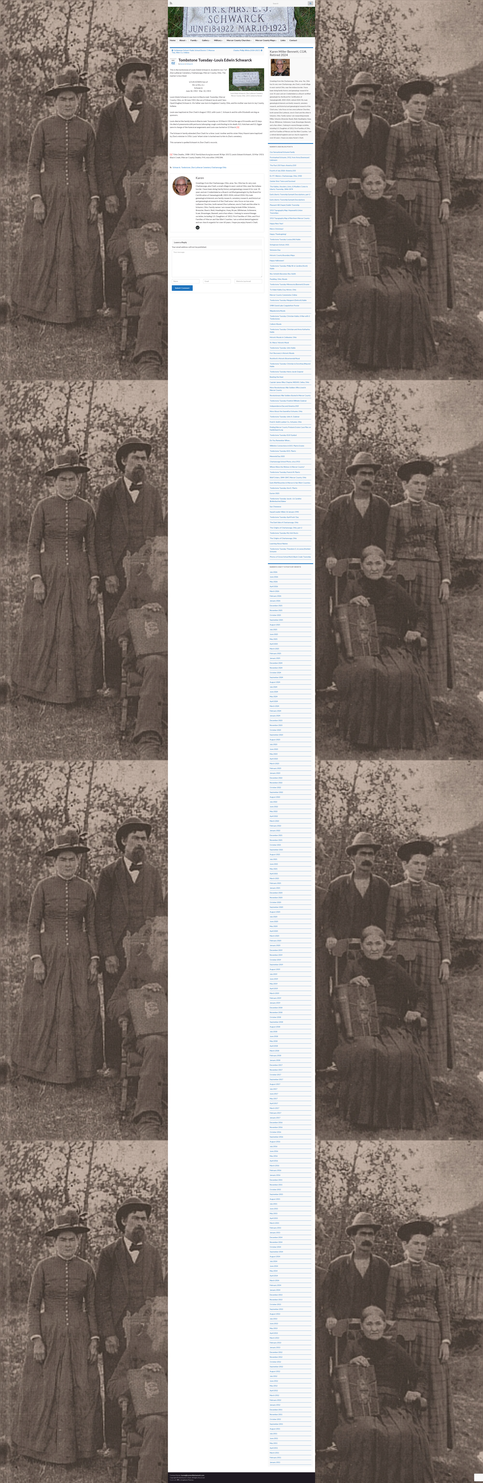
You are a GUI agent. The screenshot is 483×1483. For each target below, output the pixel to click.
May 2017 (273, 1098)
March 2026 (274, 591)
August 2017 (275, 1084)
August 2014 (275, 1256)
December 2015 (276, 1180)
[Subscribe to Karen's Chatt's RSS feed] (171, 3)
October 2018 (275, 1017)
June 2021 (274, 864)
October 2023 (275, 730)
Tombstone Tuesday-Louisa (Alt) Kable (285, 239)
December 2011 (276, 1410)
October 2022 (275, 787)
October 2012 (275, 1362)
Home (172, 40)
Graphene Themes (187, 1480)
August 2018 (275, 1027)
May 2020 (273, 926)
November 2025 (276, 610)
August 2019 (275, 969)
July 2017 (273, 1089)
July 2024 (273, 687)
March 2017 (274, 1108)
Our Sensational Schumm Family (282, 152)
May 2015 (273, 1213)
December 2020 (276, 893)
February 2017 (275, 1113)
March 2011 (274, 1453)
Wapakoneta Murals (277, 311)
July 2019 (273, 974)
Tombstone (185, 167)
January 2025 (275, 658)
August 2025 (275, 625)
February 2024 (275, 711)
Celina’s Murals (275, 324)
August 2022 (275, 797)
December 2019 (276, 950)
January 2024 (275, 716)
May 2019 (273, 984)
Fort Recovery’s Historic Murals (282, 353)
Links (283, 40)
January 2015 (275, 1232)
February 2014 (275, 1285)
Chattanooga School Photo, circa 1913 (285, 461)
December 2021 (276, 835)
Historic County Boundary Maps (282, 255)
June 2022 (274, 806)
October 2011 (275, 1419)
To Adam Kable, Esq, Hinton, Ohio (283, 290)
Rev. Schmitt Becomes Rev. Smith (283, 274)
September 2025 (276, 620)
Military (218, 40)
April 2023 (274, 759)
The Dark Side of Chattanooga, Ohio (284, 522)
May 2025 (273, 639)
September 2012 (276, 1366)
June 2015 (274, 1209)
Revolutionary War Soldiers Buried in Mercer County (290, 395)
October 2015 (275, 1189)
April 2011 (274, 1448)
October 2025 (275, 615)
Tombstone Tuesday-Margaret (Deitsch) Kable (288, 300)
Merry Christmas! (277, 229)
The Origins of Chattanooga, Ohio (283, 538)
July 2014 (273, 1261)
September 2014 (276, 1252)
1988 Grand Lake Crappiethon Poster (284, 305)
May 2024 (273, 696)
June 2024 (274, 692)
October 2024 (275, 672)
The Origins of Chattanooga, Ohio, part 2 (286, 528)
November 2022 (276, 783)
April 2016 (274, 1161)
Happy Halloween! (277, 260)
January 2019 (275, 1003)
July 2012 (273, 1376)
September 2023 (276, 735)
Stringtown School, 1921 (279, 245)
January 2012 (275, 1405)
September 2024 (276, 677)
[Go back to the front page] (241, 22)
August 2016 (275, 1142)
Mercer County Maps (265, 40)
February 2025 (275, 653)
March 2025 (274, 649)
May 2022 (273, 811)
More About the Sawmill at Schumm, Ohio (286, 411)
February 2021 (275, 883)
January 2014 (275, 1290)
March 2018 (274, 1051)
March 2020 (274, 936)
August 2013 (275, 1314)
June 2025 (274, 634)
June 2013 (274, 1323)
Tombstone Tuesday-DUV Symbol (283, 435)
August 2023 (275, 739)
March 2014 (274, 1280)
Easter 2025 (274, 493)
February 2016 (275, 1170)
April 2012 (274, 1390)
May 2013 (273, 1328)
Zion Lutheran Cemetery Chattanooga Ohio (208, 167)
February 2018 (275, 1055)
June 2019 (274, 979)
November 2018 (276, 1012)
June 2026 (274, 577)
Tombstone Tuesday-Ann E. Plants (283, 488)
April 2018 (274, 1046)
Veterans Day (275, 250)
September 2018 (276, 1022)
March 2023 (274, 763)
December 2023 (276, 720)
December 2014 (276, 1237)
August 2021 (275, 854)
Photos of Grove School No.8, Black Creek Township (290, 557)
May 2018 (273, 1041)
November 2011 (276, 1414)
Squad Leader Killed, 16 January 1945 (284, 512)
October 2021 (275, 845)
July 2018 (273, 1031)
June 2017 (274, 1094)
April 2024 (274, 701)
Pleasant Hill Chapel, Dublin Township (284, 205)
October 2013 (275, 1304)
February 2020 (275, 941)
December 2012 (276, 1352)
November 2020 (276, 897)
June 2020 (274, 921)
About (182, 40)
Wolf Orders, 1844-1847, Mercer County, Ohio (288, 477)
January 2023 (275, 773)
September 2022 (276, 792)
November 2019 (276, 955)
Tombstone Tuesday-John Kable (282, 348)
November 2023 (276, 725)
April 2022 (274, 816)
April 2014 (274, 1276)
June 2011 (274, 1438)
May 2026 (273, 582)
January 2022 (275, 830)
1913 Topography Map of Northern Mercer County (290, 218)
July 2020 (273, 917)
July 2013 (273, 1319)
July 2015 (273, 1204)
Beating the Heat (276, 377)
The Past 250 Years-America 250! (283, 165)
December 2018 (276, 1008)
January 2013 (275, 1347)
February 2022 (275, 826)
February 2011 (275, 1457)
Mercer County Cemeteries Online (283, 295)
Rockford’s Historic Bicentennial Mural (285, 358)
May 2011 (273, 1443)
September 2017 (276, 1079)
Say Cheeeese (275, 506)
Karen (182, 64)
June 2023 (274, 749)
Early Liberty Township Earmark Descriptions (287, 200)
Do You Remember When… (280, 440)
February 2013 (275, 1343)
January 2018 (275, 1060)
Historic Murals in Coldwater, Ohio (283, 337)
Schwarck (189, 64)
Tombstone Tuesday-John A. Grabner (284, 417)
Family (194, 40)
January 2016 (275, 1175)
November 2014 (276, 1242)
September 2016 (276, 1137)
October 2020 (275, 902)
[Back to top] (477, 1468)
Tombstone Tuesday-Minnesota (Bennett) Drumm (289, 284)
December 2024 (276, 663)
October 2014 (275, 1247)
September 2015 (276, 1194)
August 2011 (275, 1429)
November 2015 (276, 1185)
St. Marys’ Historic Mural (279, 342)
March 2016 (274, 1165)
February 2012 (275, 1400)
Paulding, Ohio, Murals (278, 279)
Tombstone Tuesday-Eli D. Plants (283, 451)
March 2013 (274, 1338)
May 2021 (273, 869)
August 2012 (275, 1371)
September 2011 (276, 1424)
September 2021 (276, 850)
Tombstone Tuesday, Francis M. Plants (285, 472)
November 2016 (276, 1127)
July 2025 (273, 629)
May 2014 (273, 1271)
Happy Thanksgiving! (278, 234)
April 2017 (274, 1103)
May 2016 (273, 1156)
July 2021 (273, 859)
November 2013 (276, 1299)
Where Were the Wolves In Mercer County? (287, 467)
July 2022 (273, 802)
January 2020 (275, 945)
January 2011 (275, 1462)
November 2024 (276, 668)
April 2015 (274, 1218)
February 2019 (275, 998)
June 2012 (274, 1381)
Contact (293, 40)
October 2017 (275, 1075)
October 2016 (275, 1132)
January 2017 (275, 1118)
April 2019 (274, 988)
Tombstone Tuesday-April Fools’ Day (284, 517)
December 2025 (276, 605)
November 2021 (276, 840)
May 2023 (273, 754)
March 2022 (274, 821)
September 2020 (276, 907)
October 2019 (275, 960)
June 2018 (274, 1036)
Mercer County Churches (239, 40)
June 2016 (274, 1151)
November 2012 (276, 1357)
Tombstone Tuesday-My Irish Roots (284, 533)
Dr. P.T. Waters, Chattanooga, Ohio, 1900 (286, 176)
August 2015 (275, 1199)
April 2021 (274, 873)
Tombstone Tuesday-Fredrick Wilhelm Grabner (288, 401)
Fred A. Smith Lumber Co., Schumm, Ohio (286, 422)
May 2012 (273, 1386)
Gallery (205, 40)
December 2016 (276, 1122)
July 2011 (273, 1433)
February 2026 (275, 596)
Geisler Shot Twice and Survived (282, 181)
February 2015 (275, 1228)
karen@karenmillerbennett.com (192, 1475)
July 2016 (273, 1146)
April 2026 (274, 586)
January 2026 (275, 601)
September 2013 (276, 1309)
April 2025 (274, 644)
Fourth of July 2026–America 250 (283, 171)
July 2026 (273, 572)
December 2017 (276, 1065)
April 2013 (274, 1333)
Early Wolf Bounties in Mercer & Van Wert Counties (290, 483)
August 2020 (275, 912)
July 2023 (273, 744)
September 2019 (276, 964)
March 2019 (274, 993)
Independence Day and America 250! (284, 406)
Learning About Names (279, 543)
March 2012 (274, 1395)
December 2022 (276, 778)
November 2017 (276, 1070)
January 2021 (275, 888)
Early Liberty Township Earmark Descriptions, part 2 (290, 194)
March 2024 (274, 706)
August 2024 (275, 682)
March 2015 (274, 1223)
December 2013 (276, 1295)
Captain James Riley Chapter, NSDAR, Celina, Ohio (289, 382)
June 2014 (274, 1266)
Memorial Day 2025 (277, 456)
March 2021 (274, 878)
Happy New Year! (276, 223)
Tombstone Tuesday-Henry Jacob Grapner (286, 372)
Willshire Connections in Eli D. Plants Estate (287, 446)
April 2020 (274, 931)
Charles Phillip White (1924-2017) (246, 50)
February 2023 (275, 768)
